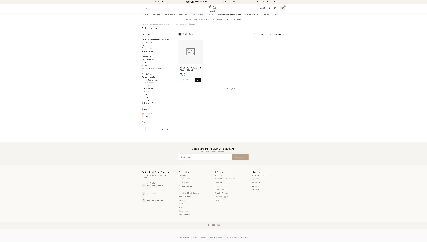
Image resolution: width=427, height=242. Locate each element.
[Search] (173, 8)
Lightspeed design (231, 237)
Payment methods (221, 189)
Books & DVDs (183, 15)
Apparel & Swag (169, 15)
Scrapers (145, 71)
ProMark (147, 91)
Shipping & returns (222, 193)
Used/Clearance (217, 19)
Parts (187, 19)
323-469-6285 (151, 194)
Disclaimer (219, 182)
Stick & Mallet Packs (149, 103)
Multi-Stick (145, 65)
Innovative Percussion (151, 80)
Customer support (221, 197)
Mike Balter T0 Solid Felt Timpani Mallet (190, 69)
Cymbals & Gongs (198, 15)
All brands (148, 113)
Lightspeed (221, 237)
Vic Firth (147, 97)
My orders (255, 179)
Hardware (266, 15)
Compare (186, 80)
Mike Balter (191, 24)
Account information (259, 175)
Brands (228, 19)
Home (146, 15)
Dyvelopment (244, 237)
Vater (145, 94)
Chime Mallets (147, 48)
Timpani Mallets (178, 24)
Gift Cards (237, 19)
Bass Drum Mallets (148, 42)
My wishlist (256, 182)
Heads (276, 15)
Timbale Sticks (147, 74)
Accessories (156, 15)
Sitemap (218, 200)
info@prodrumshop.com (155, 200)
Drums (211, 15)
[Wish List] (275, 8)
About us (218, 175)
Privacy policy (220, 186)
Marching (145, 62)
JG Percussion (149, 83)
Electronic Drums (251, 15)
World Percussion (200, 19)
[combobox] (158, 8)
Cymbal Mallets (147, 51)
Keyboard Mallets (148, 60)
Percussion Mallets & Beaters (152, 68)
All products (256, 189)
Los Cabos (147, 86)
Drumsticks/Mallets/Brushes (229, 15)
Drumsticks (146, 54)
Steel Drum (146, 100)
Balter (147, 116)
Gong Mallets (146, 57)
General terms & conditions (225, 179)
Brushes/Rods (147, 45)
